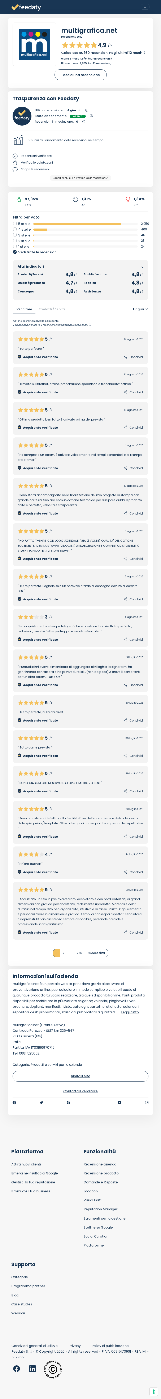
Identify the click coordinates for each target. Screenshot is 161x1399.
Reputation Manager (101, 1209)
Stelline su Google (98, 1227)
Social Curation (96, 1236)
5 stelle (24, 223)
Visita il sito (80, 1076)
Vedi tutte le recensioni (37, 252)
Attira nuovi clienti (26, 1164)
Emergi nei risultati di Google (34, 1173)
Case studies (21, 1304)
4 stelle (24, 229)
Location (91, 1191)
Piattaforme (94, 1245)
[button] (80, 140)
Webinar (18, 1313)
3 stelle (24, 235)
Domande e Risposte (101, 1182)
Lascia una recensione (80, 74)
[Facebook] (14, 1102)
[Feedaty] (26, 7)
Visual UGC (92, 1200)
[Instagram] (146, 1102)
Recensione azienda (100, 1164)
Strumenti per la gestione (105, 1218)
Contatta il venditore (80, 1091)
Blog (14, 1295)
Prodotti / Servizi (52, 309)
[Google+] (68, 1102)
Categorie (19, 1277)
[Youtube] (119, 1102)
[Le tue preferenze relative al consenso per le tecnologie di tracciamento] (154, 1392)
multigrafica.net (89, 30)
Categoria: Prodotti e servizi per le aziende (47, 1064)
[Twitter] (41, 1102)
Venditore (24, 309)
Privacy (75, 1345)
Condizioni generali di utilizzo (35, 1345)
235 (79, 953)
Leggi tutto (130, 1012)
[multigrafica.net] (34, 44)
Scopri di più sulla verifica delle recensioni (79, 178)
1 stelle (23, 246)
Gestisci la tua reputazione (33, 1182)
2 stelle (24, 241)
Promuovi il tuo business (30, 1191)
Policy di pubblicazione (110, 1345)
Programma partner (28, 1286)
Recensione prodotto (101, 1173)
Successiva (96, 953)
